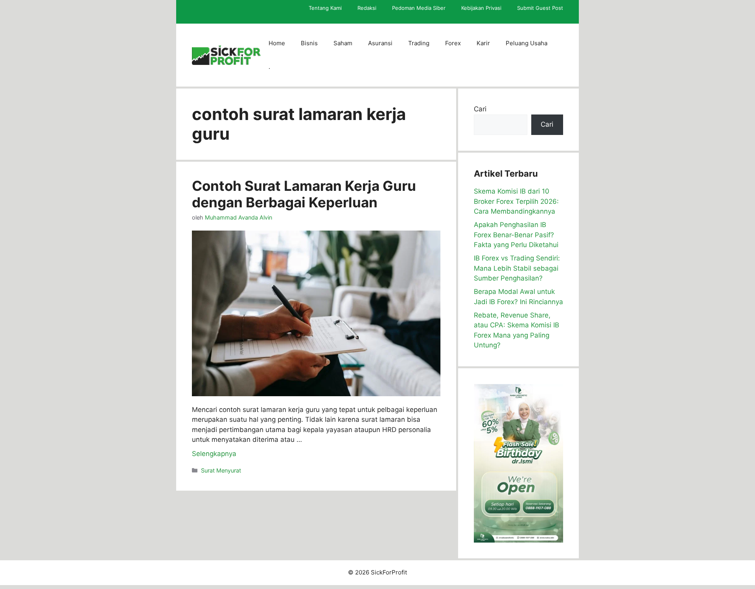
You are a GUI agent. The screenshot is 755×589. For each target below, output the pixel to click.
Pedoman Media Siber (419, 8)
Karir (483, 43)
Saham (342, 43)
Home (277, 43)
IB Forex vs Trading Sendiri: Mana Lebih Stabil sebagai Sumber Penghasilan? (517, 268)
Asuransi (380, 43)
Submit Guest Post (540, 8)
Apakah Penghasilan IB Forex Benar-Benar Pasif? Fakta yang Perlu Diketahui (516, 235)
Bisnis (309, 43)
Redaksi (366, 8)
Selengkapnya (214, 454)
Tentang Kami (325, 8)
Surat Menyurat (221, 470)
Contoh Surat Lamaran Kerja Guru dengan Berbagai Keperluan (304, 193)
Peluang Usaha (526, 43)
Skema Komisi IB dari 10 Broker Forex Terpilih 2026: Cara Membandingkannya (516, 201)
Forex (453, 43)
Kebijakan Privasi (481, 8)
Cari (480, 109)
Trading (418, 43)
